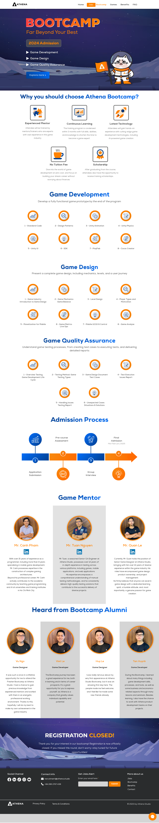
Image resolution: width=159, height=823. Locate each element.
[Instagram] (24, 779)
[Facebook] (9, 779)
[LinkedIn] (26, 551)
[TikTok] (19, 779)
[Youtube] (29, 779)
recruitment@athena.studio (57, 779)
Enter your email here (87, 779)
